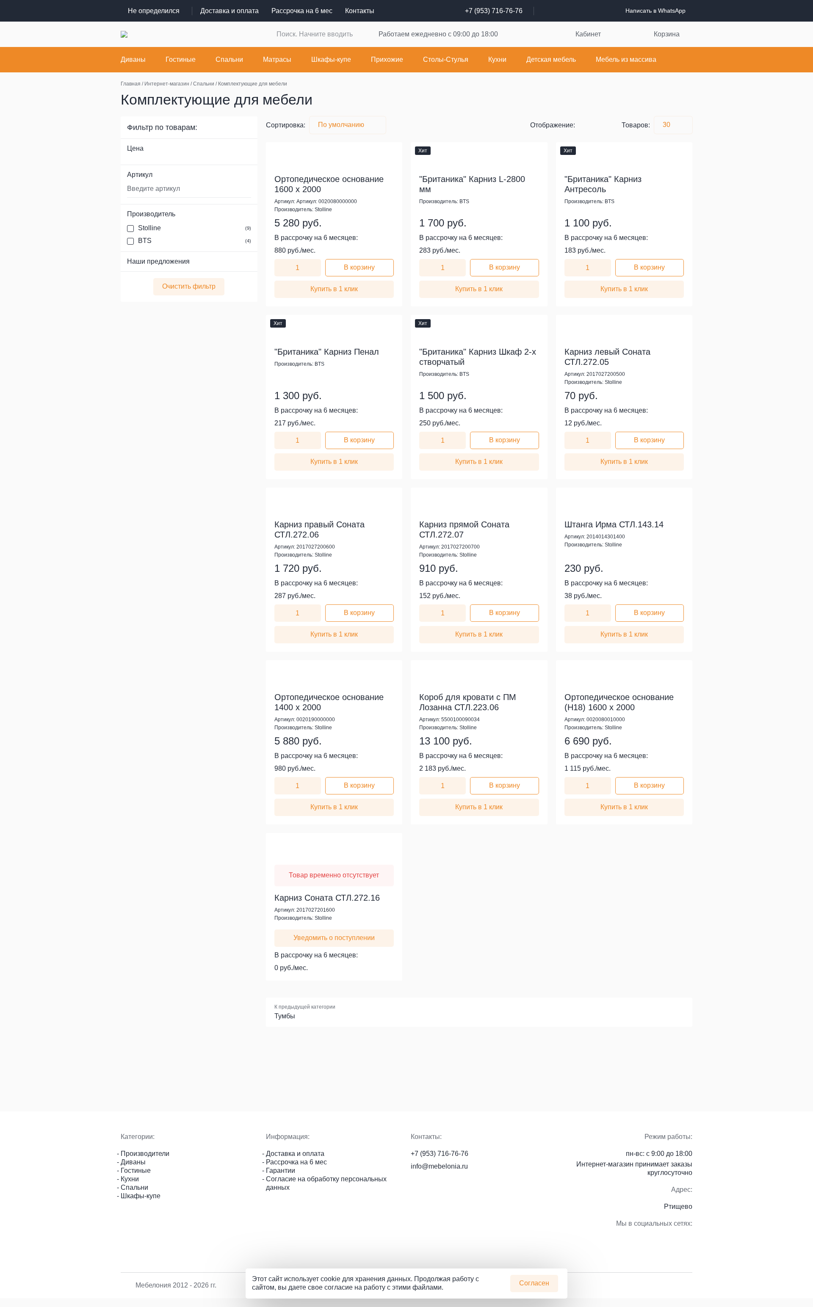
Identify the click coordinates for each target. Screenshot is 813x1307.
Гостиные (181, 59)
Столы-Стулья (445, 59)
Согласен (534, 1283)
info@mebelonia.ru (439, 1166)
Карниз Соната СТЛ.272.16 (327, 897)
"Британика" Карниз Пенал (326, 351)
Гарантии (280, 1170)
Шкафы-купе (331, 59)
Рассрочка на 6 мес (301, 10)
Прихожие (387, 59)
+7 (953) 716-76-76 (494, 10)
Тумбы (284, 1016)
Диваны (133, 59)
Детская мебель (551, 59)
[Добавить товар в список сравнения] (381, 150)
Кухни (497, 59)
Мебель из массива (626, 59)
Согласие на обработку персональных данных (326, 1183)
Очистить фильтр (189, 286)
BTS (194, 240)
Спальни (229, 59)
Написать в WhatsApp (655, 10)
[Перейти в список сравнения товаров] (549, 34)
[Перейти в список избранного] (525, 34)
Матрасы (277, 59)
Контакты (359, 10)
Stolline (194, 228)
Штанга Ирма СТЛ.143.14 (614, 524)
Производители (145, 1153)
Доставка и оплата (229, 10)
